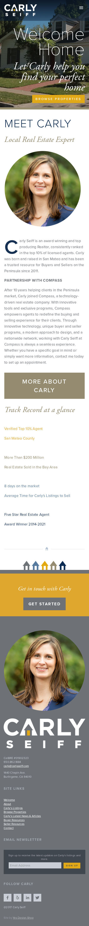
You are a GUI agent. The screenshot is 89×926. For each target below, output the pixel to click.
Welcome (9, 800)
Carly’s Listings (13, 808)
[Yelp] (17, 898)
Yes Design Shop (23, 918)
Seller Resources (14, 824)
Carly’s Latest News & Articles (22, 816)
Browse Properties (58, 99)
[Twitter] (37, 898)
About (7, 804)
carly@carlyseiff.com (16, 766)
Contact (9, 828)
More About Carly (44, 385)
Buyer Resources (14, 820)
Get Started (45, 604)
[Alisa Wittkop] (7, 898)
